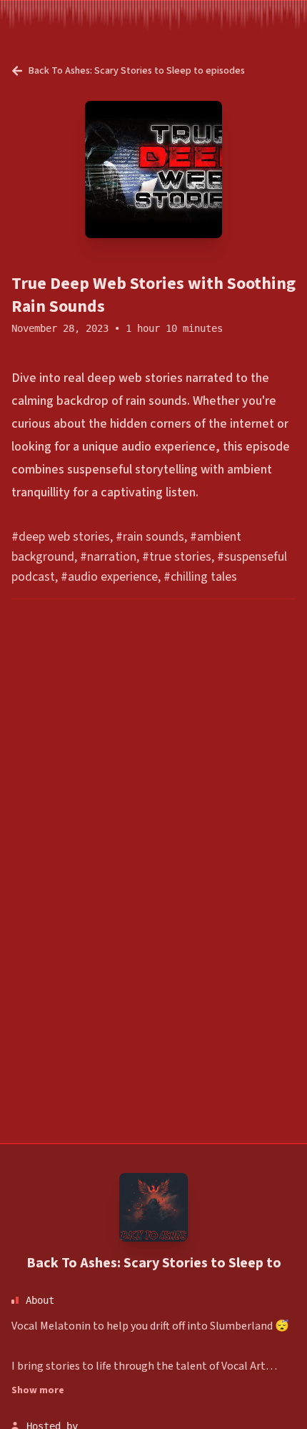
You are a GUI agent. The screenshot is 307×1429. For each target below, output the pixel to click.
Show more (37, 1390)
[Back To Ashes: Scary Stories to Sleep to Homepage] (153, 1207)
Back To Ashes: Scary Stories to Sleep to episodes (137, 71)
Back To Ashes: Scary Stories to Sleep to (153, 1263)
